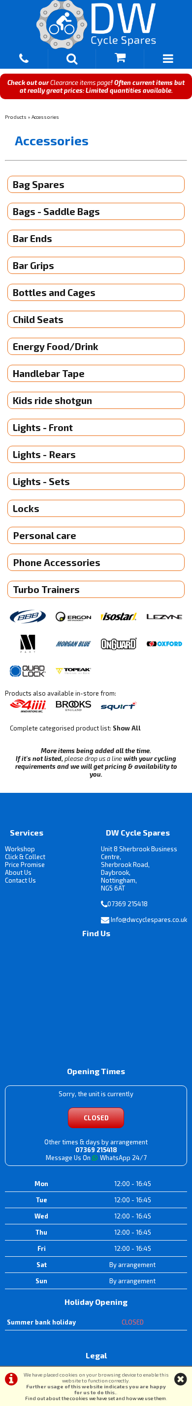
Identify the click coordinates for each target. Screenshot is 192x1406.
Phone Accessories (56, 562)
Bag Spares (38, 184)
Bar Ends (32, 238)
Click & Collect (25, 857)
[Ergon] (74, 617)
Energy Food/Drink (55, 346)
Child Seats (38, 319)
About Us (18, 872)
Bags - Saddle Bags (56, 211)
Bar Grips (33, 265)
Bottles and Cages (54, 292)
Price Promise (25, 864)
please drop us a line (93, 758)
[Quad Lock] (28, 671)
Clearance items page (80, 82)
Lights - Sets (41, 481)
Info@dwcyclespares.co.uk (149, 919)
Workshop (20, 849)
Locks (26, 508)
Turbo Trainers (46, 589)
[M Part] (28, 644)
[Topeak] (74, 671)
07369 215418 (127, 904)
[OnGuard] (119, 644)
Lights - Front (43, 427)
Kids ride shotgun (52, 400)
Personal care (44, 535)
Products (16, 117)
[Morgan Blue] (74, 644)
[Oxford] (165, 644)
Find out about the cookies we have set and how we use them (95, 1398)
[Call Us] (24, 56)
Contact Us (20, 880)
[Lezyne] (165, 617)
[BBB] (28, 617)
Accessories (45, 117)
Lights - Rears (44, 454)
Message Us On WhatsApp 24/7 (96, 1158)
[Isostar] (119, 617)
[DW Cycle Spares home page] (96, 24)
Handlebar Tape (49, 373)
